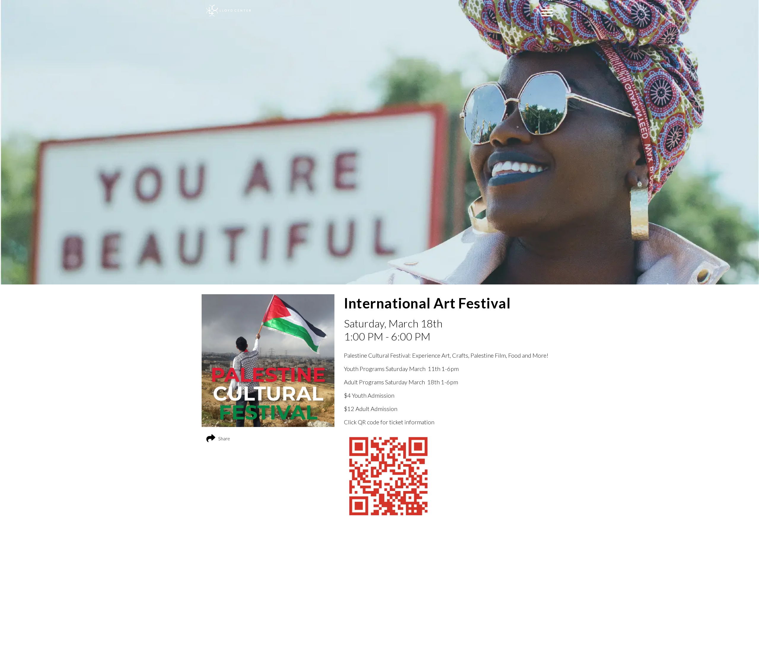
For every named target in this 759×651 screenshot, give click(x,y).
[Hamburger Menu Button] (547, 13)
